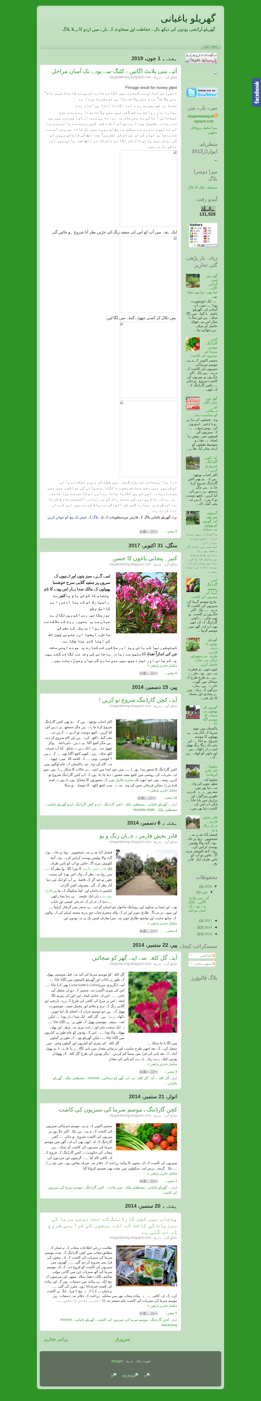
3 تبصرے (171, 1071)
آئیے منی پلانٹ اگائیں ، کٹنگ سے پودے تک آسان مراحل (114, 71)
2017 (207, 920)
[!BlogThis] (152, 531)
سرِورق (122, 1339)
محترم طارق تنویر (120, 780)
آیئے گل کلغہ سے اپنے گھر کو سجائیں (134, 958)
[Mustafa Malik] (201, 79)
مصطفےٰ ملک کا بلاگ (202, 187)
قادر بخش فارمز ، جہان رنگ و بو (138, 836)
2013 (207, 934)
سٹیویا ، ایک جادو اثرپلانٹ (211, 770)
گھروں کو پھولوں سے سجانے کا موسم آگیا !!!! (209, 715)
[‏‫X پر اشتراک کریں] (148, 531)
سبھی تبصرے (202, 963)
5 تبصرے (171, 1313)
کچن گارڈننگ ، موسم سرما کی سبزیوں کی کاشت (118, 1109)
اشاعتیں (206, 955)
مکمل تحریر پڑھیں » (162, 665)
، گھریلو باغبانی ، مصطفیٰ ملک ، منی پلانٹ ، (137, 1187)
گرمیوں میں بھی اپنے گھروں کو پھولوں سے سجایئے (209, 521)
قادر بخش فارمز (95, 869)
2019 (207, 886)
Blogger (117, 1361)
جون (204, 892)
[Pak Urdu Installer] (201, 63)
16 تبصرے (170, 798)
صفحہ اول (210, 46)
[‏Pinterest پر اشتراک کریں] (141, 531)
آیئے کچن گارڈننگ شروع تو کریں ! (138, 700)
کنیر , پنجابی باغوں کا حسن (145, 558)
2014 (207, 927)
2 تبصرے (171, 1181)
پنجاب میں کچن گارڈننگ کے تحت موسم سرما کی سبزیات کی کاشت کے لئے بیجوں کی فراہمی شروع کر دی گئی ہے (112, 1225)
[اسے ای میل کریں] (156, 531)
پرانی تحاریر (56, 1339)
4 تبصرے (171, 931)
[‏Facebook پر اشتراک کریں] (145, 531)
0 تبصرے (171, 531)
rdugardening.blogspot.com (200, 118)
